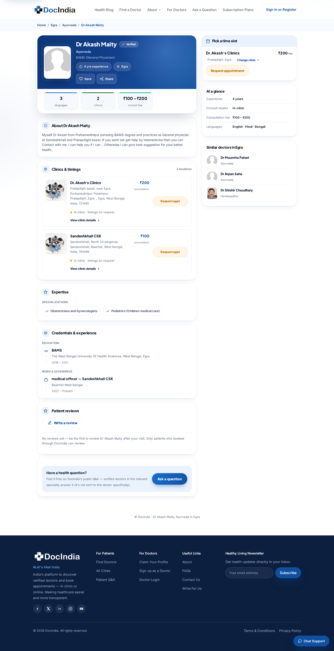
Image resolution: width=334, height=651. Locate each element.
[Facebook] (37, 608)
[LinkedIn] (59, 608)
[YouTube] (81, 608)
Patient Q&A (105, 580)
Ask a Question (204, 10)
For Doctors (176, 10)
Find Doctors (106, 562)
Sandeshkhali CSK (85, 236)
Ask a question (169, 479)
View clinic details (83, 220)
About (152, 10)
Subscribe (288, 573)
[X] (48, 608)
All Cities (103, 571)
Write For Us (192, 588)
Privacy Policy (290, 631)
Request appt (170, 201)
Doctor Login (149, 580)
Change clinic (246, 60)
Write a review (66, 423)
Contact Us (191, 580)
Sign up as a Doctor (154, 571)
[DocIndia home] (55, 9)
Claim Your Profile (153, 562)
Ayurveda (69, 25)
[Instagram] (70, 608)
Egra (54, 25)
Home (41, 25)
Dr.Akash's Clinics (85, 182)
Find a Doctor (130, 10)
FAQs (186, 571)
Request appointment (227, 70)
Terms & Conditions (259, 631)
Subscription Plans (238, 10)
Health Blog (104, 10)
